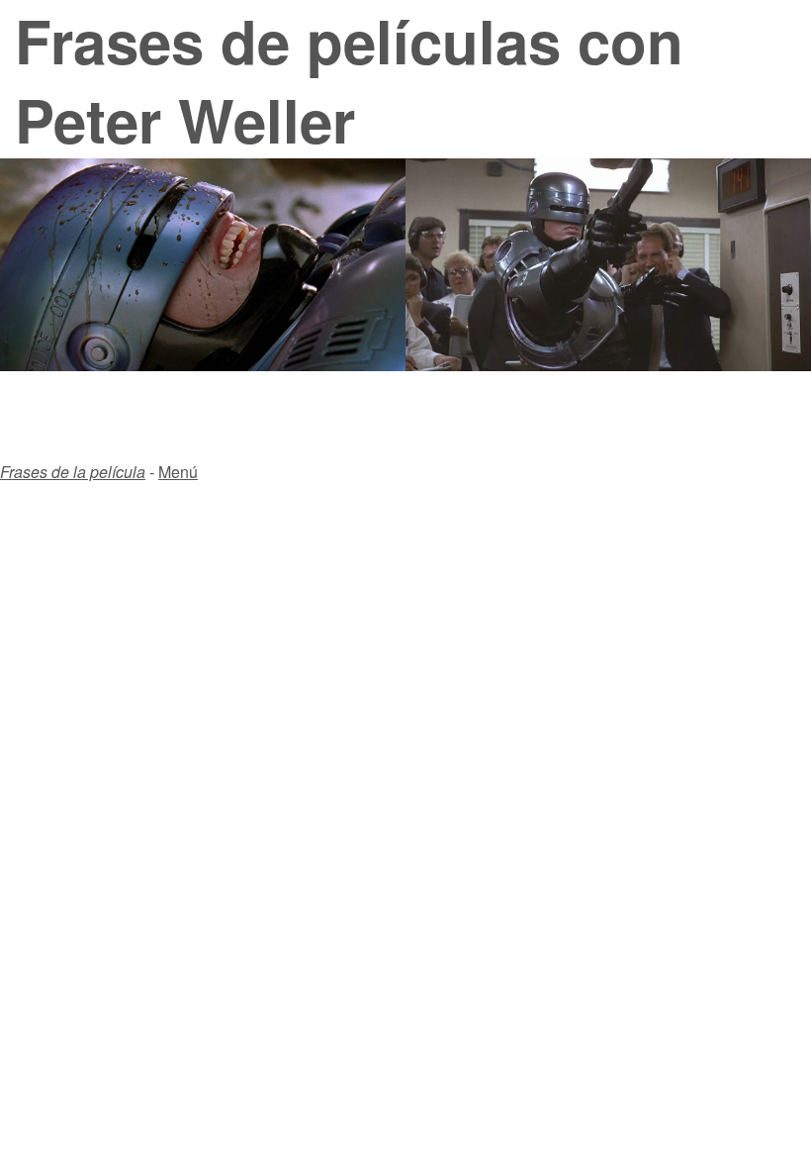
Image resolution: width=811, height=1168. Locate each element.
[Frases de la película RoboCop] (608, 364)
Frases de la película (72, 471)
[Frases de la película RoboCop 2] (203, 364)
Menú (178, 471)
